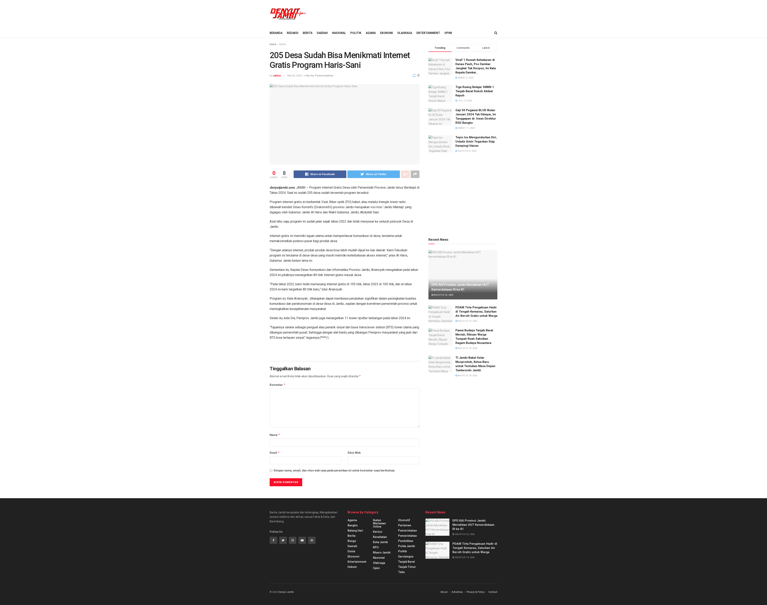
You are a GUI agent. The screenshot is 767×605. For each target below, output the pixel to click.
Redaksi (292, 33)
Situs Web (354, 452)
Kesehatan (380, 537)
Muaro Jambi (381, 552)
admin (277, 75)
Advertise (457, 591)
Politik (355, 33)
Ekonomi (386, 33)
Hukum (352, 566)
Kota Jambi (380, 542)
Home (273, 44)
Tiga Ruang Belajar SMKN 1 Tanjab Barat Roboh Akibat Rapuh (474, 91)
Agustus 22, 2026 (443, 295)
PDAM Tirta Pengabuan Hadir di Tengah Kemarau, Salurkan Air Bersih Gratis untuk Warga (476, 312)
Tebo (401, 572)
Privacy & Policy (475, 591)
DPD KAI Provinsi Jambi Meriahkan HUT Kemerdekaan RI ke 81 (473, 525)
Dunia (351, 551)
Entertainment (428, 33)
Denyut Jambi (286, 592)
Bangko (353, 525)
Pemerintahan (324, 75)
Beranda (276, 33)
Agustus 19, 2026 (467, 321)
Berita (307, 33)
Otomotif (404, 520)
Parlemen (404, 525)
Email (275, 452)
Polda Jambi (406, 546)
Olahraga (404, 33)
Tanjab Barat (406, 561)
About (444, 591)
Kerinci (377, 531)
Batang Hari (355, 530)
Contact (492, 591)
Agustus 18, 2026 (467, 348)
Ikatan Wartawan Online (379, 523)
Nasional (339, 33)
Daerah (322, 33)
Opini (448, 33)
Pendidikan (405, 541)
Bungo (352, 541)
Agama (371, 33)
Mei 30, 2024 (294, 75)
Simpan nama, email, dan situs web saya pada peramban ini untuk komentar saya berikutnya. (334, 470)
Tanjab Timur (407, 566)
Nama (275, 435)
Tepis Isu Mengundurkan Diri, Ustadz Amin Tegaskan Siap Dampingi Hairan (476, 142)
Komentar (277, 385)
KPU (376, 547)
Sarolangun (405, 556)
